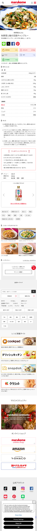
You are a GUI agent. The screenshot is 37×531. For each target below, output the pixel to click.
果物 (25, 321)
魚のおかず (5, 212)
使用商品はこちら (18, 32)
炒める (13, 176)
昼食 (15, 215)
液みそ (3, 105)
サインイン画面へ (18, 272)
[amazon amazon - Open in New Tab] (18, 449)
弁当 (3, 215)
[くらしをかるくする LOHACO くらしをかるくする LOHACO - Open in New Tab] (18, 457)
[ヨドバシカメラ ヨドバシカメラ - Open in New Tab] (18, 466)
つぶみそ (15, 303)
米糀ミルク (24, 301)
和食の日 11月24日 (7, 219)
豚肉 (10, 317)
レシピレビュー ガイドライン (29, 260)
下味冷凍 (3, 306)
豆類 (22, 178)
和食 (30, 212)
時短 (22, 306)
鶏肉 (17, 317)
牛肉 (4, 317)
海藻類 (30, 317)
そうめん (13, 301)
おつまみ (28, 215)
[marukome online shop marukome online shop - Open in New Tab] (18, 441)
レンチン (10, 306)
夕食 (21, 215)
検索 (3, 3)
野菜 (18, 178)
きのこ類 (11, 321)
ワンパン (17, 306)
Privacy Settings (19, 519)
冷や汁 (3, 301)
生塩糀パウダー (5, 303)
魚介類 (13, 178)
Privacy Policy (18, 515)
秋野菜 (18, 219)
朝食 (9, 215)
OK (18, 527)
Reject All (18, 523)
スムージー (24, 303)
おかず (13, 174)
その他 (4, 326)
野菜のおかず (15, 212)
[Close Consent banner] (34, 502)
